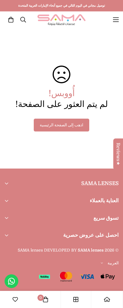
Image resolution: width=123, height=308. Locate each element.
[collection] (76, 299)
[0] (10, 19)
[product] (107, 299)
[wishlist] (15, 299)
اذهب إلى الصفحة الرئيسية (61, 125)
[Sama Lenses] (61, 19)
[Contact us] (11, 281)
